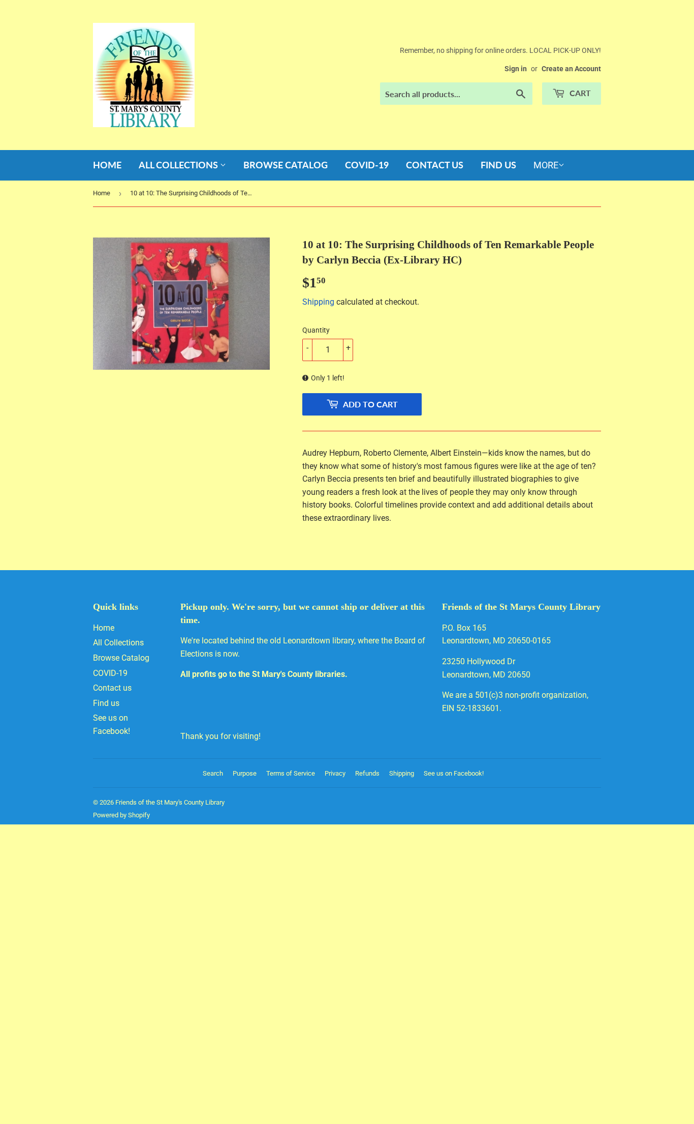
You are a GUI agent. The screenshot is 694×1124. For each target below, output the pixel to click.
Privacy (335, 773)
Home (107, 164)
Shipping (318, 302)
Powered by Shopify (121, 815)
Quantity (316, 330)
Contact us (434, 164)
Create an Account (571, 69)
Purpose (245, 773)
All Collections (179, 164)
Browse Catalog (285, 164)
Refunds (367, 773)
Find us (498, 164)
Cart (579, 93)
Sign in (515, 69)
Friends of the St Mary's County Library (170, 802)
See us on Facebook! (454, 773)
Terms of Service (290, 773)
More (545, 165)
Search (213, 773)
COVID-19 (367, 164)
